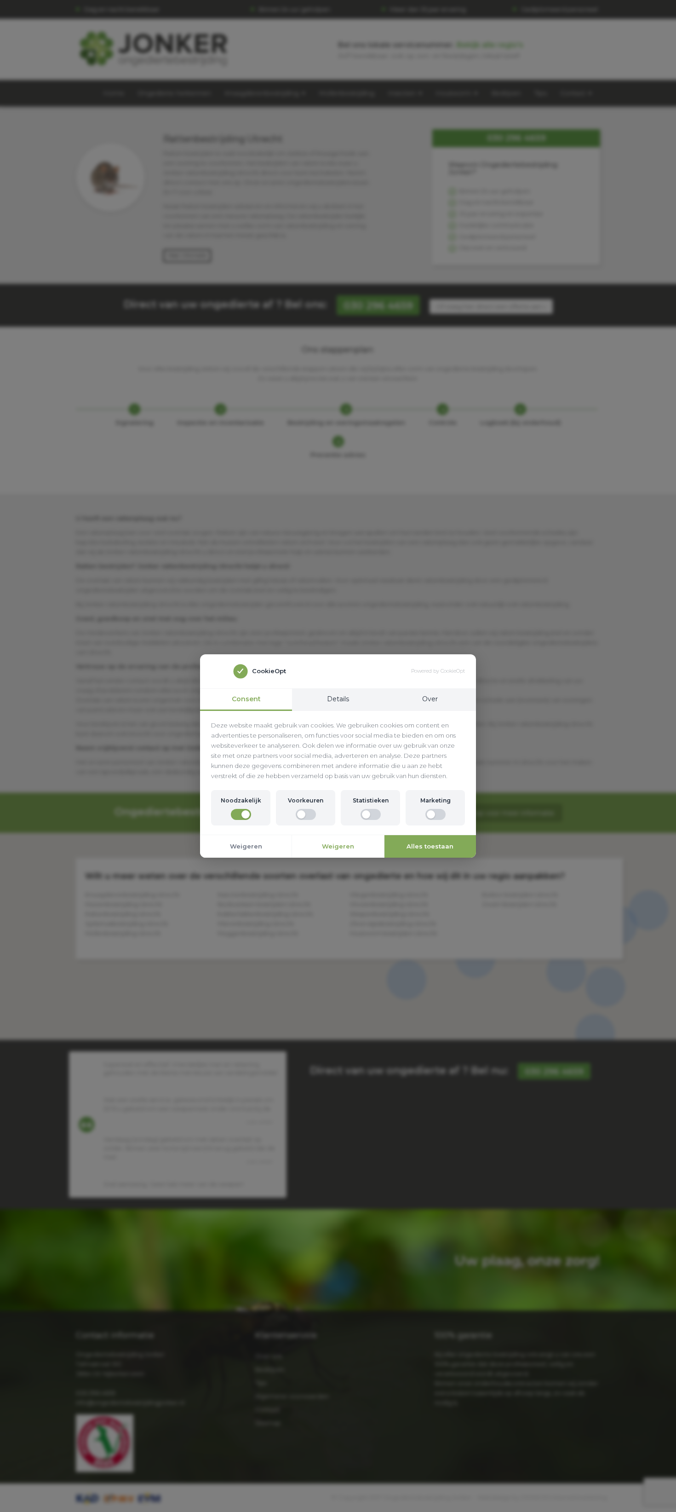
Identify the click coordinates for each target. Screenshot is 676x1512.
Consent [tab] (246, 699)
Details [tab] (338, 699)
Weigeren (246, 846)
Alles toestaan (430, 846)
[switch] (241, 814)
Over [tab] (430, 699)
